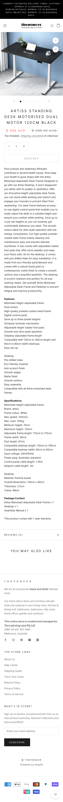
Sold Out (31, 158)
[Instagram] (13, 640)
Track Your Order (14, 676)
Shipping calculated (32, 135)
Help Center (11, 665)
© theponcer (31, 760)
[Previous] (14, 101)
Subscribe (17, 742)
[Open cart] (58, 25)
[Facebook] (5, 640)
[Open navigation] (5, 25)
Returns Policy (12, 682)
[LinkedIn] (37, 640)
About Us (9, 659)
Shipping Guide (13, 670)
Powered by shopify (31, 764)
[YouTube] (29, 640)
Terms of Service (13, 694)
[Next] (49, 101)
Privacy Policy (12, 688)
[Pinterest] (21, 640)
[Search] (52, 25)
